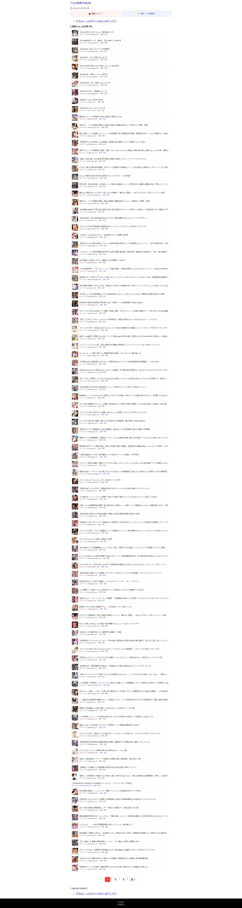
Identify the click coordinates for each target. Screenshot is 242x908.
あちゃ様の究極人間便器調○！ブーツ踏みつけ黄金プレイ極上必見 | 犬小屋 (108, 808)
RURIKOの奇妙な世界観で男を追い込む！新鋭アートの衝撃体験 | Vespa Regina (111, 302)
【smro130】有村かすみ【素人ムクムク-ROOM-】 (99, 66)
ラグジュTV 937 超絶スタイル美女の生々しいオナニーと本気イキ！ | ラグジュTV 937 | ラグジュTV (119, 733)
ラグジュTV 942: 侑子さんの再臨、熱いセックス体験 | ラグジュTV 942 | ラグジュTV (113, 412)
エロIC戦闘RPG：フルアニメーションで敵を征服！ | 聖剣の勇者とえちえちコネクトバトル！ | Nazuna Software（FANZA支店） (124, 269)
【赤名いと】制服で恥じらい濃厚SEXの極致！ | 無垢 (100, 632)
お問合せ (121, 904)
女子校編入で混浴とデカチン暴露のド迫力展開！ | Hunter (102, 260)
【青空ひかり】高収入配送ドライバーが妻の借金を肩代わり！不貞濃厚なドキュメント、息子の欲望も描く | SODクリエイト (124, 243)
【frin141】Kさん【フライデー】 (92, 108)
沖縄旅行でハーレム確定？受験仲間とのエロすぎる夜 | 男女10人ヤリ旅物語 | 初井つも (113, 867)
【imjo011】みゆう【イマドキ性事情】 (94, 49)
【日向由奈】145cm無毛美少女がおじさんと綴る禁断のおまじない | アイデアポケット (113, 218)
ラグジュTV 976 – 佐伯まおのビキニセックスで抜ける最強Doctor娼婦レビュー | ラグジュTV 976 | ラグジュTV (123, 328)
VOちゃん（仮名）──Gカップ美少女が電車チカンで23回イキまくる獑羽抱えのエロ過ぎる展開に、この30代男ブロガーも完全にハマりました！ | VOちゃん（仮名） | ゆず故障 (124, 691)
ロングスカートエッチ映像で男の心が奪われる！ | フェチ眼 (103, 750)
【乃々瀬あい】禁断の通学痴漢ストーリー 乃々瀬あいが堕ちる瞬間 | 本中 (109, 841)
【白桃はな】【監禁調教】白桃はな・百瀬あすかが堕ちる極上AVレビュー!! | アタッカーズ (115, 666)
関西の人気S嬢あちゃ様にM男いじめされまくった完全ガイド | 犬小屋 (107, 708)
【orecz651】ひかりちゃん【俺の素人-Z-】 (96, 32)
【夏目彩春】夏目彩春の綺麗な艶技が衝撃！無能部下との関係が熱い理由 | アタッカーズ (114, 742)
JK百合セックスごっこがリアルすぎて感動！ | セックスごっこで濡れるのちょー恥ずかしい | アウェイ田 (120, 657)
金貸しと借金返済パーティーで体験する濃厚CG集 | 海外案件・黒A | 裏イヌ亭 (110, 759)
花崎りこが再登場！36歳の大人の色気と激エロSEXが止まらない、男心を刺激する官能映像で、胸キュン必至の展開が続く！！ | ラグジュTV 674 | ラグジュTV (124, 776)
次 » (133, 879)
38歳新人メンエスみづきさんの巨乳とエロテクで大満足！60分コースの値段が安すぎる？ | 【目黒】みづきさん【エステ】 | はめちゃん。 (123, 395)
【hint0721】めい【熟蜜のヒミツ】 (93, 91)
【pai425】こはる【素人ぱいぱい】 (93, 57)
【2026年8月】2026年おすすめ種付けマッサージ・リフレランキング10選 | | (102, 783)
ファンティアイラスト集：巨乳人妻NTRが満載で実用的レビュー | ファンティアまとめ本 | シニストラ (119, 345)
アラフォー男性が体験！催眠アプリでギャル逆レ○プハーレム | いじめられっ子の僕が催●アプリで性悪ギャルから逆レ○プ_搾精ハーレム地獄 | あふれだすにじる (124, 463)
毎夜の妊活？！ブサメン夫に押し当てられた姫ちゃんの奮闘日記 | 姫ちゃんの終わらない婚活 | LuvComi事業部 (123, 471)
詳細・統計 (103, 34)
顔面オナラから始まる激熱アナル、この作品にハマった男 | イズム (105, 607)
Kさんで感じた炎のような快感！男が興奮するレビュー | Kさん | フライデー (109, 624)
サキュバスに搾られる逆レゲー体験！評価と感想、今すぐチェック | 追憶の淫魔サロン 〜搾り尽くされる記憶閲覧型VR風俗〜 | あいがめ (124, 311)
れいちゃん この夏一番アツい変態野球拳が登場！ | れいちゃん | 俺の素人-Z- (110, 353)
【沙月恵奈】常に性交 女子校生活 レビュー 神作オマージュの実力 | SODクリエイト (112, 387)
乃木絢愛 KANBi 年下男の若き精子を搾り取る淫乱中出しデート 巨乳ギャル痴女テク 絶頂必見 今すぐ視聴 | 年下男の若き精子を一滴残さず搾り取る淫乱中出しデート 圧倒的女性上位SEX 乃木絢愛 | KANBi (124, 209)
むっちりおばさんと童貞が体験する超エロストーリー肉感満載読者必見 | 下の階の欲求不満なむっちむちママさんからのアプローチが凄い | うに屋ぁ (124, 556)
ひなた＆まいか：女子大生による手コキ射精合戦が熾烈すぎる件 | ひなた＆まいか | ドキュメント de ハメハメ (123, 564)
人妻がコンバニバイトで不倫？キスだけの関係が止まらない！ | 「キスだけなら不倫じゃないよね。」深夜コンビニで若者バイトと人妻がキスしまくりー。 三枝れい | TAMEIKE (124, 674)
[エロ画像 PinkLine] (81, 3)
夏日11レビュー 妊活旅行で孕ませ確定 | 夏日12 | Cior (100, 117)
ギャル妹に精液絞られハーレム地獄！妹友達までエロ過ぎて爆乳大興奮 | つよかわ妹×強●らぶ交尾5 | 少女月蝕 (123, 404)
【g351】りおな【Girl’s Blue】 (91, 100)
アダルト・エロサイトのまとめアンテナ (96, 21)
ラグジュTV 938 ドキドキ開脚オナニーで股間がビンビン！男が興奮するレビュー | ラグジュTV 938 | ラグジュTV (123, 531)
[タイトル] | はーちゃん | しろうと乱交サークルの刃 (99, 480)
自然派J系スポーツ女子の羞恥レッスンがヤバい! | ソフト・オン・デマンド (109, 581)
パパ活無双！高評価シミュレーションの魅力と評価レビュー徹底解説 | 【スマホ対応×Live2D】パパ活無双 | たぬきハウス (124, 683)
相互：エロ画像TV (146, 13)
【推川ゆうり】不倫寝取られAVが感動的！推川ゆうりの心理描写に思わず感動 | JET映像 (114, 429)
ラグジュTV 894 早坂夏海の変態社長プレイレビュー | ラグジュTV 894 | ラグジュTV (112, 226)
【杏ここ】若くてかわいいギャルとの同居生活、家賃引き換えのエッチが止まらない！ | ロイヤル (118, 319)
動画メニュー (95, 13)
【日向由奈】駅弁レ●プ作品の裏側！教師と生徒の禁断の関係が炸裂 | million (109, 514)
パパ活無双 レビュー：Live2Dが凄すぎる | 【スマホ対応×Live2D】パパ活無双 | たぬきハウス (116, 717)
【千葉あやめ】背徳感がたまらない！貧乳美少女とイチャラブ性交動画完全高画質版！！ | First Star (119, 362)
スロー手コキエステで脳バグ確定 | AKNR (95, 539)
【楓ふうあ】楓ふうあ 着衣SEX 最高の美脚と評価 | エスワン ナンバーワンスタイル (112, 159)
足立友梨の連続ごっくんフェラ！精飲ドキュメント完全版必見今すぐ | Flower (110, 791)
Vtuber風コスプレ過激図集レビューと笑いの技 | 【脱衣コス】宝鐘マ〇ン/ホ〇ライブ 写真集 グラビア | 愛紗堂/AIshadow (122, 548)
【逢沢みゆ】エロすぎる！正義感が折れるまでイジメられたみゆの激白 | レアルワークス (114, 488)
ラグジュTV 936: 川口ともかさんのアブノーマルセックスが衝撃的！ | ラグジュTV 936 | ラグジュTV (119, 649)
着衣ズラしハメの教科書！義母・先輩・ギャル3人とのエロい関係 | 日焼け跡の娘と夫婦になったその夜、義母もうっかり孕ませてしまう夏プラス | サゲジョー (124, 150)
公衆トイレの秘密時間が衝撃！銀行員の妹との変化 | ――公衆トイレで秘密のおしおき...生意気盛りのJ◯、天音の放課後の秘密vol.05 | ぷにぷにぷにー (124, 505)
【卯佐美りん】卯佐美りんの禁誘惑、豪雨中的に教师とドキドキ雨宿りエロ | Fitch (112, 142)
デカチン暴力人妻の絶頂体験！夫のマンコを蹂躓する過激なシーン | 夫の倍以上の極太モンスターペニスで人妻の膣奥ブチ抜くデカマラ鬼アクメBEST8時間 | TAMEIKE (124, 167)
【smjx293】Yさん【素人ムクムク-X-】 (95, 83)
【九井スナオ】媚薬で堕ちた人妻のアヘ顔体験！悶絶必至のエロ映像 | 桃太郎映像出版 (113, 858)
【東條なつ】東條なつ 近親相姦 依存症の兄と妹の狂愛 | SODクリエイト (108, 767)
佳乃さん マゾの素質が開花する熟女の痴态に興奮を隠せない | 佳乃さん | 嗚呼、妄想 (113, 125)
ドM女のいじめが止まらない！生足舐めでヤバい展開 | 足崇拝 (103, 235)
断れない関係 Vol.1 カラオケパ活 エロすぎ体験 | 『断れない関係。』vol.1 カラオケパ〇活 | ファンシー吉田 (121, 193)
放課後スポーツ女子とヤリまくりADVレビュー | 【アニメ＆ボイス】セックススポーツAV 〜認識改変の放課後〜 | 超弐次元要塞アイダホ (124, 277)
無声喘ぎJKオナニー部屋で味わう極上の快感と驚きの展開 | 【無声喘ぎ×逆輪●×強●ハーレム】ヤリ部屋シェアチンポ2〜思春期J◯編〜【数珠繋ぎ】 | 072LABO (124, 446)
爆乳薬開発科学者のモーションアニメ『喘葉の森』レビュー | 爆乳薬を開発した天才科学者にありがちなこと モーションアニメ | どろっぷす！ (124, 816)
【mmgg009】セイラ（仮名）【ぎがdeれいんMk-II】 (100, 40)
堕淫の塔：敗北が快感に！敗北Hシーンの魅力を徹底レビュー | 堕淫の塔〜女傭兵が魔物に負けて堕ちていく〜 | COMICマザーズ (123, 184)
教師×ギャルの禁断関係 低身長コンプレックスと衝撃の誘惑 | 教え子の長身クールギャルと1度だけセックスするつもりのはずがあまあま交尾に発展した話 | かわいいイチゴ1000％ (124, 438)
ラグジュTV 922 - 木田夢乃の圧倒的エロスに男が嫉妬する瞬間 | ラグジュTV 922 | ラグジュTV (116, 850)
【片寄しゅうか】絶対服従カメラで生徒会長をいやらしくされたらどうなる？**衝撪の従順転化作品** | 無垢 (122, 294)
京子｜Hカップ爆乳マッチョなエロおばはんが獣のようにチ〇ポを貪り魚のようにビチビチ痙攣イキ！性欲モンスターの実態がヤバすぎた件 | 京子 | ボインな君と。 (124, 379)
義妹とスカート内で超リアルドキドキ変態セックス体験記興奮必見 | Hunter (109, 725)
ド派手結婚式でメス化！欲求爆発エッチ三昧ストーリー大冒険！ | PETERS (109, 455)
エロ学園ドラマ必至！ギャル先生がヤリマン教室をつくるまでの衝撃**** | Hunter (111, 590)
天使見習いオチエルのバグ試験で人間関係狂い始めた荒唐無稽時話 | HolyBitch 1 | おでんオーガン (118, 799)
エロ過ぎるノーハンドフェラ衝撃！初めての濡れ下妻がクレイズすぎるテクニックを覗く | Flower (118, 497)
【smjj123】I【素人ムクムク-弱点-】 (94, 74)
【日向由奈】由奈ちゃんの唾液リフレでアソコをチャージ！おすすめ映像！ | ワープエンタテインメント (120, 573)
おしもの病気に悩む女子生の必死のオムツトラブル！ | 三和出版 (104, 176)
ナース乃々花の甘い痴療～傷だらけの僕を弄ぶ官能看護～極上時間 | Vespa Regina (112, 421)
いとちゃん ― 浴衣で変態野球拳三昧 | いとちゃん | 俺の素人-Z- (105, 824)
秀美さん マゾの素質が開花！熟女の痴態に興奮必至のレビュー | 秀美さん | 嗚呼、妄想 (114, 201)
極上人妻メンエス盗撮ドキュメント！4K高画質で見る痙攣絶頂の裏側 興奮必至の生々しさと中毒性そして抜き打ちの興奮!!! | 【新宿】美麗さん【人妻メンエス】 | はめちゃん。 (124, 133)
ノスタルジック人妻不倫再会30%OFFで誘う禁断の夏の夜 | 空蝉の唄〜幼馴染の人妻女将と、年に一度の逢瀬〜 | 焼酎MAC (124, 252)
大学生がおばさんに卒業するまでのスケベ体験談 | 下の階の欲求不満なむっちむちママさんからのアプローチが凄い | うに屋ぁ (124, 370)
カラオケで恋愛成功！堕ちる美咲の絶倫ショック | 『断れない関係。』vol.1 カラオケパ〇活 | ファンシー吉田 (122, 615)
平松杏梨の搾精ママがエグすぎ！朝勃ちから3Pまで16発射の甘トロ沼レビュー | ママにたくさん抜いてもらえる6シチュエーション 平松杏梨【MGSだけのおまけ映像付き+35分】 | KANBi (124, 286)
